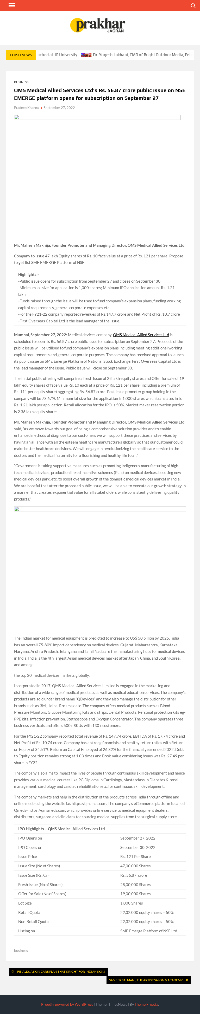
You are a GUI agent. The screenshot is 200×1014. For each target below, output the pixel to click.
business (21, 950)
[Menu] (11, 5)
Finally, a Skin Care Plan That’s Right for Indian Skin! (61, 971)
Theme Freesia (146, 1004)
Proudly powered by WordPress (67, 1004)
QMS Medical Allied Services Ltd (141, 334)
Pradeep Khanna (26, 108)
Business (21, 82)
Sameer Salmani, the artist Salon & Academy (146, 980)
